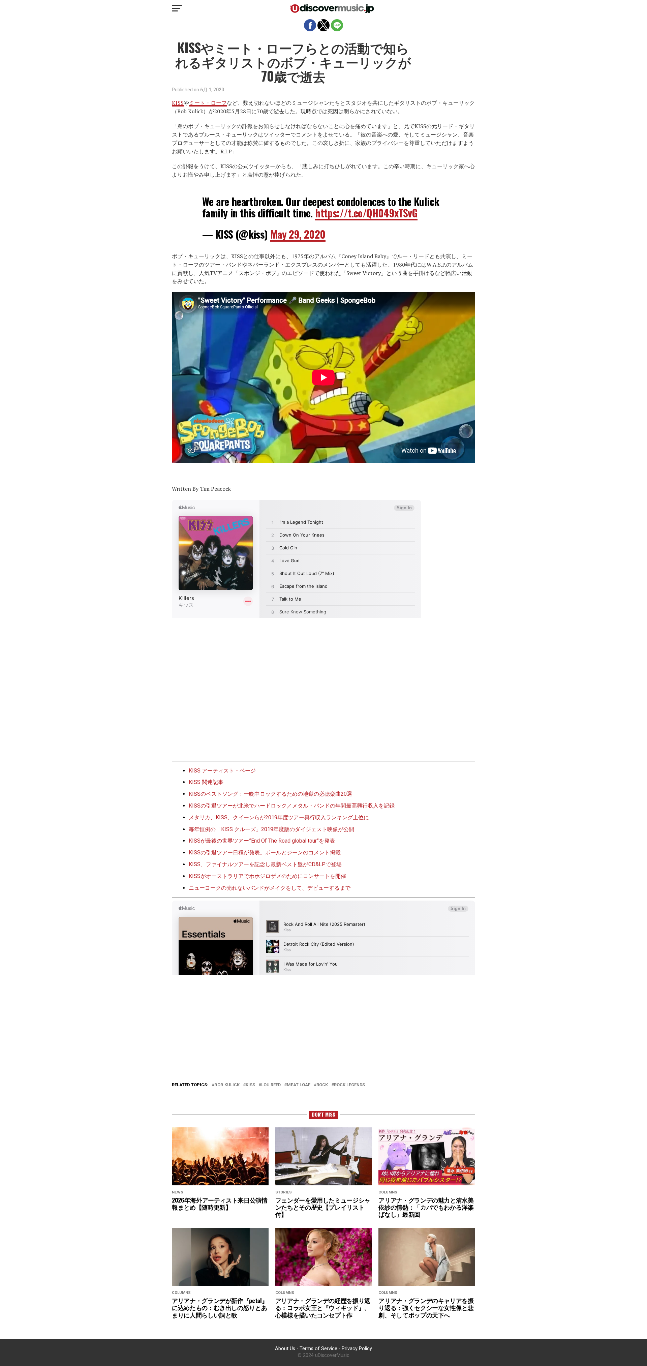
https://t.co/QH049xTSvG (366, 212)
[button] (177, 8)
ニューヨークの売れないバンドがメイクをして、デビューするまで (269, 888)
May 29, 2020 (298, 234)
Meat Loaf (298, 1085)
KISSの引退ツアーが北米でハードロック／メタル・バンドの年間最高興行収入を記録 (292, 805)
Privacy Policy (357, 1349)
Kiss (250, 1085)
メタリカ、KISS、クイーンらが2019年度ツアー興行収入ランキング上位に (279, 817)
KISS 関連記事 (206, 782)
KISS (178, 103)
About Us (285, 1349)
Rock (322, 1085)
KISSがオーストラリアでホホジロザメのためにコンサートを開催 (267, 876)
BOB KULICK (227, 1085)
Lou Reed (271, 1085)
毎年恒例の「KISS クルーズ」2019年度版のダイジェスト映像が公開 (271, 829)
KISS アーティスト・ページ (222, 770)
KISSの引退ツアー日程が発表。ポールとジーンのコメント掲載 (265, 852)
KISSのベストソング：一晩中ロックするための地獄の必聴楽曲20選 (270, 794)
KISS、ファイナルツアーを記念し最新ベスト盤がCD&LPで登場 (265, 864)
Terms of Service (318, 1349)
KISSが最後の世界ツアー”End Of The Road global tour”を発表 (262, 841)
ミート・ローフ (208, 103)
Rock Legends (349, 1085)
